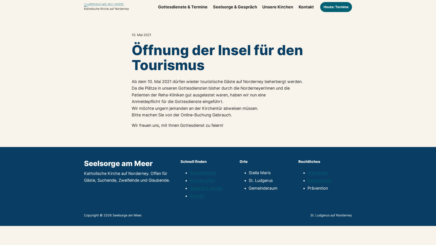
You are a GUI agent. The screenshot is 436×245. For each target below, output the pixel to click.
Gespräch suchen (206, 188)
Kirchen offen (202, 180)
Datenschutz (319, 180)
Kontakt (197, 196)
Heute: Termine (336, 7)
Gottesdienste (203, 172)
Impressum (318, 172)
